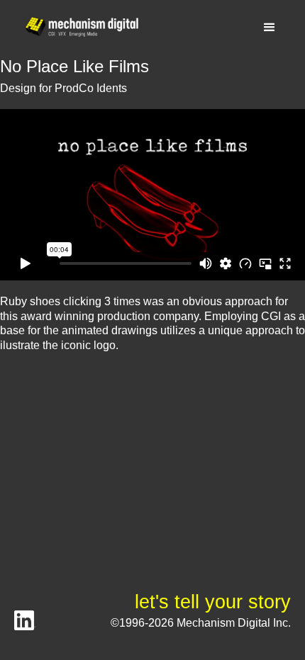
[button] (269, 27)
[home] (78, 27)
